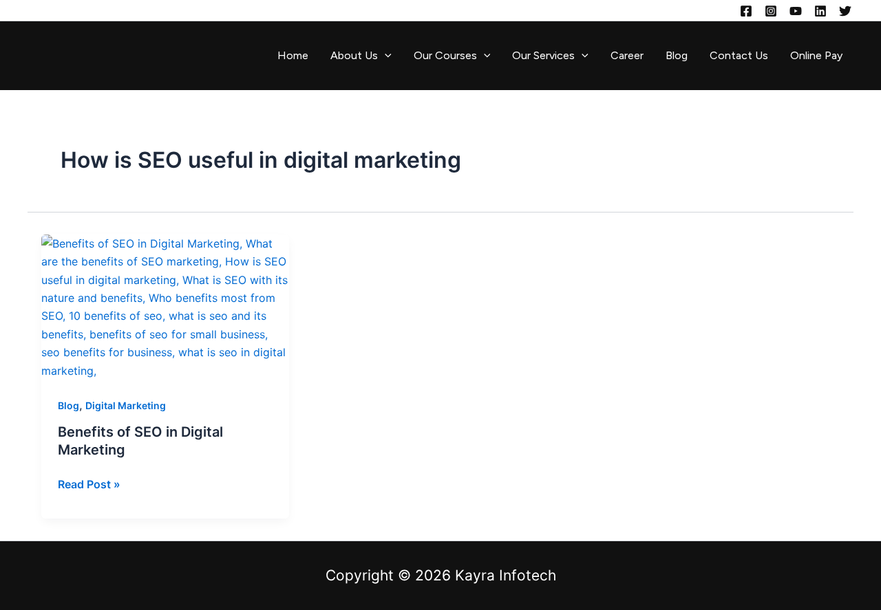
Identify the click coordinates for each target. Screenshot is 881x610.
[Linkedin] (820, 11)
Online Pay (816, 55)
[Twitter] (845, 11)
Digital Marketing (125, 405)
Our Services (543, 55)
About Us (354, 55)
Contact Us (739, 55)
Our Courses (445, 55)
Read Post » (89, 483)
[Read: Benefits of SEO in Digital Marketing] (165, 306)
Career (627, 55)
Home (292, 55)
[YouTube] (795, 11)
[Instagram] (771, 11)
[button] (385, 55)
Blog (677, 55)
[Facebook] (746, 11)
